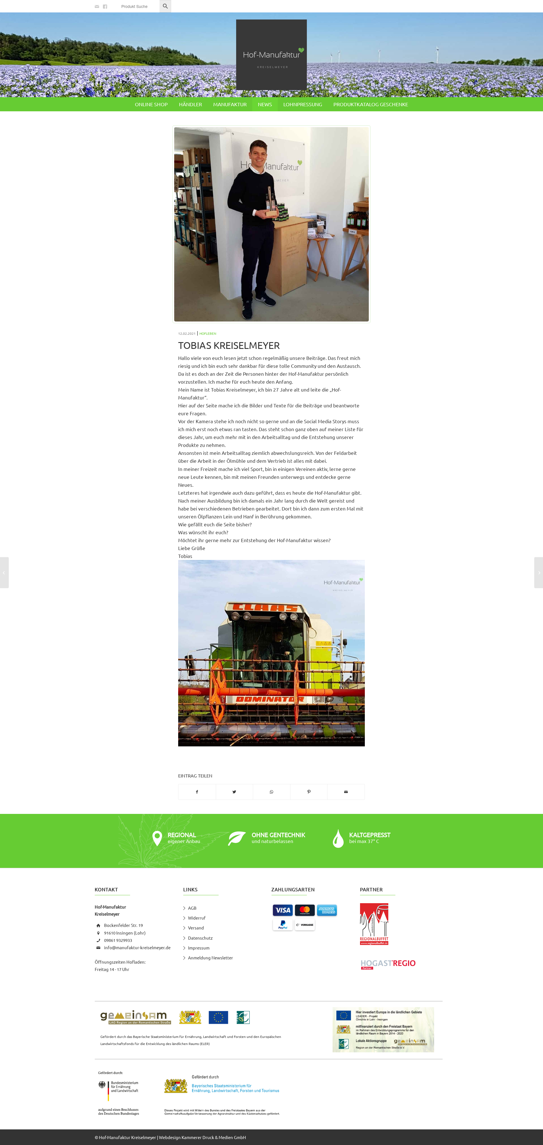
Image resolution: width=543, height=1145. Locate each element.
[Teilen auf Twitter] (234, 791)
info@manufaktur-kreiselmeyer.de (137, 947)
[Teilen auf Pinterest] (308, 791)
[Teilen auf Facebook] (197, 791)
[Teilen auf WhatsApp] (271, 791)
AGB (192, 908)
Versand (196, 927)
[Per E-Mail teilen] (346, 791)
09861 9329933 (118, 940)
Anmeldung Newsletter (210, 957)
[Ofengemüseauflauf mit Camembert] (4, 572)
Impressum (199, 947)
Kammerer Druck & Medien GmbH (214, 1137)
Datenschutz (200, 937)
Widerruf (197, 917)
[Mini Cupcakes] (538, 572)
